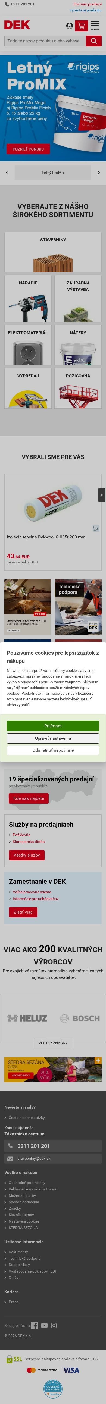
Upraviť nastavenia (53, 738)
